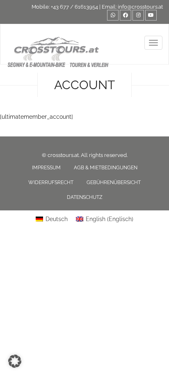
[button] (15, 361)
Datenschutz (85, 197)
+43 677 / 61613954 (74, 7)
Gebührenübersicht (114, 182)
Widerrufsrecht (50, 182)
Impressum (46, 168)
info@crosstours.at (140, 7)
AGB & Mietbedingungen (105, 168)
